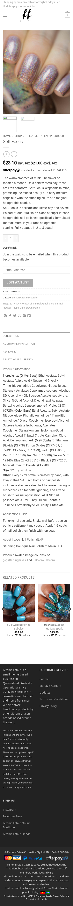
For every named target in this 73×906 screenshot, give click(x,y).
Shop (18, 135)
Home (7, 135)
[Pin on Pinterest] (24, 316)
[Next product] (6, 154)
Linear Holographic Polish (44, 303)
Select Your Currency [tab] (18, 359)
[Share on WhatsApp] (5, 316)
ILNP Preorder (53, 135)
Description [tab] (11, 335)
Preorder (33, 135)
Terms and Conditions (54, 699)
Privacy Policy (48, 706)
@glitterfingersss (14, 560)
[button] (5, 15)
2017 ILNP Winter (19, 303)
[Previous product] (14, 154)
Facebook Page (12, 816)
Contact (44, 679)
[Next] (63, 71)
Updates (45, 692)
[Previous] (9, 71)
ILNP (18, 297)
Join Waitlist (18, 282)
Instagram (9, 809)
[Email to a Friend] (19, 316)
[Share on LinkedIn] (29, 316)
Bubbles (19, 628)
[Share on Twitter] (14, 316)
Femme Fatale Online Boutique (17, 825)
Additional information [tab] (19, 343)
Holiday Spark (54, 628)
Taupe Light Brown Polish (26, 307)
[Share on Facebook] (10, 316)
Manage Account (50, 686)
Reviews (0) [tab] (10, 351)
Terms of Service (33, 899)
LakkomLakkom (44, 560)
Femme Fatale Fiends (16, 834)
